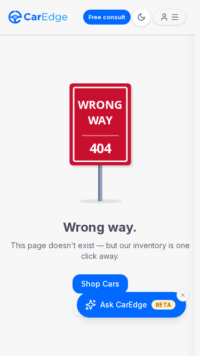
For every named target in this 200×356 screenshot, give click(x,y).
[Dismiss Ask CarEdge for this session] (183, 295)
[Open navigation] (169, 17)
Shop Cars (100, 283)
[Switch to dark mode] (141, 17)
